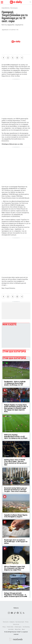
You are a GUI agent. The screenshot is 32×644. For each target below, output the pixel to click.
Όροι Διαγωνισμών (19, 621)
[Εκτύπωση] (17, 58)
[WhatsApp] (8, 58)
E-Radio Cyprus (18, 626)
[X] (12, 58)
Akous (23, 629)
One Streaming (26, 626)
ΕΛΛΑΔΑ (14, 8)
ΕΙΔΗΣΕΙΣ (5, 8)
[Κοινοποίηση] (22, 58)
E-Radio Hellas (10, 626)
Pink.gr (4, 626)
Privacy (26, 621)
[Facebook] (3, 58)
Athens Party (18, 629)
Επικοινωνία (6, 621)
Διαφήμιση (12, 621)
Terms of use (16, 624)
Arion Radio (11, 629)
